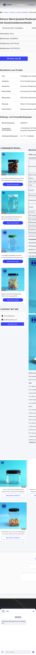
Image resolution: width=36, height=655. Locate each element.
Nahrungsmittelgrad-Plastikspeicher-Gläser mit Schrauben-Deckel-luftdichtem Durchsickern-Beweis (12, 219)
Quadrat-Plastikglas (22, 12)
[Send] (33, 652)
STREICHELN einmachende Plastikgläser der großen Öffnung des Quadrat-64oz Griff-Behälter (13, 533)
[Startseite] (7, 4)
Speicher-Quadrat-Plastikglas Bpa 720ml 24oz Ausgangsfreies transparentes (11, 296)
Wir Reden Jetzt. (12, 58)
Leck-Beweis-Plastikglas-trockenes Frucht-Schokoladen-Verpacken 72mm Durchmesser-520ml (12, 257)
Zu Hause (20, 5)
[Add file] (2, 652)
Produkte (31, 5)
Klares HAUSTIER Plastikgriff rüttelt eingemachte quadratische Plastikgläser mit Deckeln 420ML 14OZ (13, 491)
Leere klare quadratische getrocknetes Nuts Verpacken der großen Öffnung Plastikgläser (12, 180)
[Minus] (33, 611)
